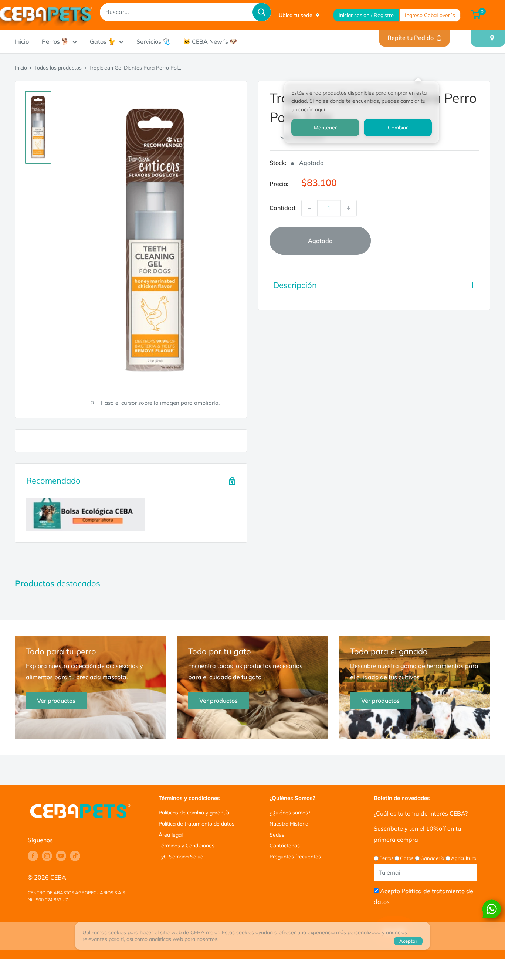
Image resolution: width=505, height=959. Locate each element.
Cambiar (398, 127)
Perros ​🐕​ (55, 41)
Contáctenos (285, 845)
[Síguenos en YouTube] (61, 856)
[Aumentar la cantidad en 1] (348, 208)
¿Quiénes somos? (290, 812)
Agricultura (464, 858)
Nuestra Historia (289, 823)
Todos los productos (58, 67)
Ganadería (432, 858)
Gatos (406, 858)
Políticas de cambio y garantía (194, 812)
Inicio (22, 41)
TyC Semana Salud (181, 856)
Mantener (325, 127)
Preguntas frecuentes (295, 856)
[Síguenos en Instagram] (47, 856)
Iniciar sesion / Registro (366, 15)
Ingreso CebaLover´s (430, 15)
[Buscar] (262, 12)
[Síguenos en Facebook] (33, 856)
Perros (386, 858)
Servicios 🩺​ (153, 41)
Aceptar (408, 941)
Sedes (277, 834)
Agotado (320, 240)
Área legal (171, 834)
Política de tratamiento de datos (196, 823)
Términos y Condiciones (186, 845)
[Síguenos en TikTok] (75, 856)
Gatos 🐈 (102, 41)
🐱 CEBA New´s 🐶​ (210, 41)
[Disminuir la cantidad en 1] (309, 208)
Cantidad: (283, 207)
